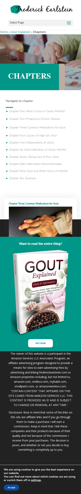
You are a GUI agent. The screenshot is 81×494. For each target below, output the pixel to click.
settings (36, 480)
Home (4, 32)
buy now (41, 343)
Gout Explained (20, 32)
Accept (11, 487)
